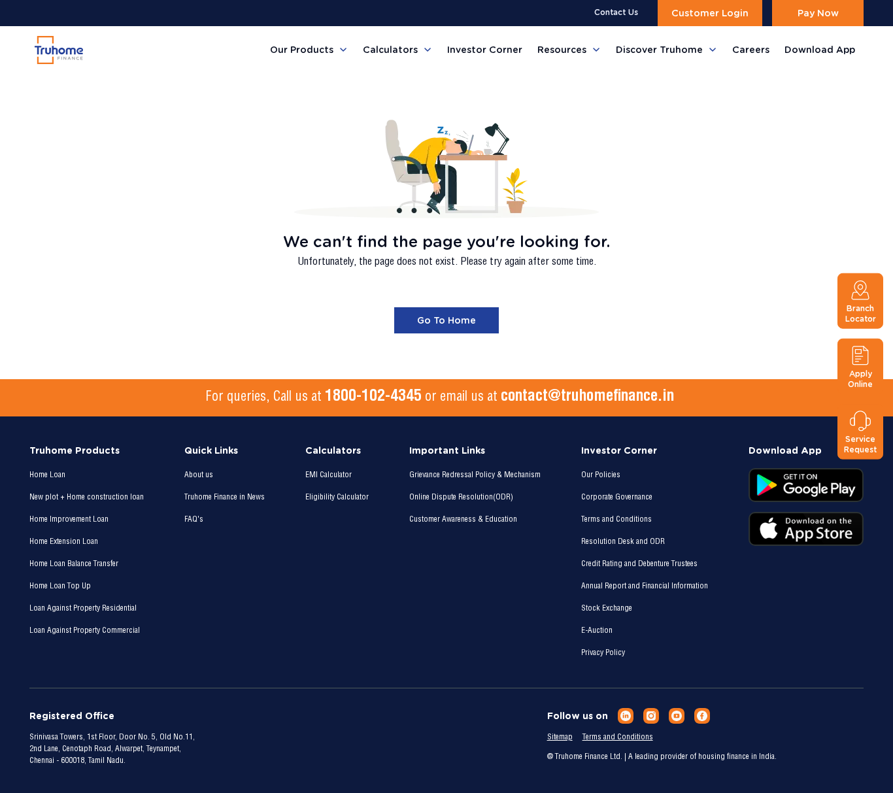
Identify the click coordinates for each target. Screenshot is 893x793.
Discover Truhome (659, 49)
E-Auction (597, 631)
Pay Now (818, 13)
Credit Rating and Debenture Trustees (639, 564)
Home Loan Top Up (60, 586)
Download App (819, 49)
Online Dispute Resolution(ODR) (461, 497)
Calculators (390, 49)
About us (198, 475)
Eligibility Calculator (337, 497)
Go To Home (446, 320)
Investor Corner (484, 49)
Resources (561, 49)
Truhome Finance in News (224, 497)
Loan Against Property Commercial (84, 631)
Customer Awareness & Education (463, 520)
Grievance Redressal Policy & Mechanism (475, 475)
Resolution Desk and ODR (623, 542)
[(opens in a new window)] (625, 716)
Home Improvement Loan (69, 520)
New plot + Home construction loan (86, 497)
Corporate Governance (616, 497)
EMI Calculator (328, 475)
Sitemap (560, 737)
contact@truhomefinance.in (587, 397)
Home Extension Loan (63, 542)
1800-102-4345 (373, 397)
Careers (750, 49)
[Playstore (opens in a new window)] (806, 485)
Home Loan (47, 475)
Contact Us (616, 12)
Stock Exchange (606, 609)
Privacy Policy (603, 653)
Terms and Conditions (616, 520)
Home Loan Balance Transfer (73, 564)
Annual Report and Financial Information (644, 586)
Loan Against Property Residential (83, 609)
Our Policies (600, 475)
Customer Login (710, 13)
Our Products (301, 49)
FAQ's (193, 520)
